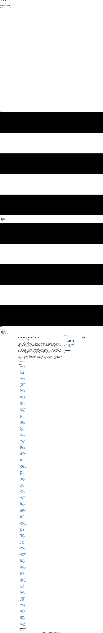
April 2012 (22, 559)
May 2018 (22, 472)
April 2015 (22, 516)
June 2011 (22, 571)
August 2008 (22, 611)
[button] (2, 111)
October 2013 (22, 537)
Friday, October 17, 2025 (68, 347)
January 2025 (22, 377)
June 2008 (22, 613)
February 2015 (23, 518)
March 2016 (22, 503)
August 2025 (22, 369)
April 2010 (22, 587)
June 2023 (22, 399)
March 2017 (22, 489)
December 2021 (23, 421)
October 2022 (22, 409)
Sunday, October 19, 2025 (69, 345)
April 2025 (22, 373)
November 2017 (23, 479)
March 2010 (22, 588)
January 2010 (22, 591)
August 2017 (22, 483)
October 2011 (22, 566)
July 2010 (22, 584)
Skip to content (3, 0)
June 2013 (22, 542)
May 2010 (22, 586)
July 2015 (22, 512)
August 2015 (22, 511)
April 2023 (22, 402)
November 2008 (23, 607)
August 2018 (22, 468)
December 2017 (23, 478)
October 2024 (22, 380)
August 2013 (22, 540)
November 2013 (23, 536)
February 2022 (23, 418)
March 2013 (22, 546)
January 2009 (22, 605)
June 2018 (22, 471)
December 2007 (23, 621)
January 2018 (22, 477)
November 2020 (23, 436)
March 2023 (22, 403)
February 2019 (23, 461)
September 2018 (23, 467)
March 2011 (22, 574)
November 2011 (23, 565)
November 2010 (23, 579)
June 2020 (22, 442)
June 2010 (22, 585)
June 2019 (22, 457)
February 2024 (23, 390)
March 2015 (22, 517)
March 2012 (22, 560)
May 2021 (22, 429)
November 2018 (23, 465)
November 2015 (23, 508)
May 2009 (22, 600)
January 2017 (22, 491)
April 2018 (22, 473)
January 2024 (22, 391)
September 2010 (23, 581)
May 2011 (22, 572)
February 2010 (23, 590)
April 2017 (22, 487)
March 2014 (22, 531)
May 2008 (22, 615)
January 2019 (22, 462)
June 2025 (22, 371)
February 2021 (23, 433)
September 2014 (23, 524)
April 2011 (22, 573)
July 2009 (22, 598)
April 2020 (22, 445)
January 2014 (22, 534)
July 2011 (22, 569)
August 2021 (22, 426)
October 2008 (22, 609)
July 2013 (22, 541)
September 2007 (23, 624)
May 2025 (22, 372)
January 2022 (22, 420)
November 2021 (23, 422)
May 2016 (22, 500)
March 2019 (22, 460)
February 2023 (23, 404)
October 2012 (22, 552)
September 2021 (23, 424)
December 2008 (23, 606)
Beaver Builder (58, 632)
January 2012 (22, 562)
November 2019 (23, 451)
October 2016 (22, 495)
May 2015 (22, 515)
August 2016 (22, 497)
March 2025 (22, 374)
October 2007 (22, 623)
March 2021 (22, 432)
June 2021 (22, 428)
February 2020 (23, 447)
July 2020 (22, 441)
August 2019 (22, 454)
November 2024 (23, 379)
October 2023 (22, 395)
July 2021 (22, 427)
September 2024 (23, 382)
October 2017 (22, 480)
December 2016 (23, 492)
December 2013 (23, 535)
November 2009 (23, 593)
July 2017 (22, 484)
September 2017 (23, 481)
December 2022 (23, 407)
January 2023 (22, 405)
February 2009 (23, 604)
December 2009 (23, 592)
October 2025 (22, 366)
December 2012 (23, 549)
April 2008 (22, 616)
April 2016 (22, 502)
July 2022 (22, 413)
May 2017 (22, 486)
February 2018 (23, 476)
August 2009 (22, 597)
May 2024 (22, 386)
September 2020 (23, 439)
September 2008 (23, 610)
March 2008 (22, 617)
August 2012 (22, 554)
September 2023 (23, 396)
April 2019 (22, 459)
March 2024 (22, 389)
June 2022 (22, 414)
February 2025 (23, 376)
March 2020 (22, 446)
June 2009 (22, 599)
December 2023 (23, 392)
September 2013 (23, 539)
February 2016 (23, 504)
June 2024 (22, 385)
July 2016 (22, 498)
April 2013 (22, 544)
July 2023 (22, 398)
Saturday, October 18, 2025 (69, 346)
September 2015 (23, 510)
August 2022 (22, 411)
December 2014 (23, 521)
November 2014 (23, 522)
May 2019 (22, 458)
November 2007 (23, 622)
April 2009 (22, 602)
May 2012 (22, 558)
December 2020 (23, 435)
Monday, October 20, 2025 (69, 344)
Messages (23, 361)
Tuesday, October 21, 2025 (69, 343)
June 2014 (22, 528)
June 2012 (22, 556)
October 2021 (22, 423)
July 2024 (22, 384)
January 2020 (22, 448)
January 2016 (22, 505)
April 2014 (22, 530)
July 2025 (22, 370)
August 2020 (22, 440)
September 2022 (23, 410)
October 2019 (22, 452)
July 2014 (22, 527)
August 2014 (22, 525)
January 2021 (22, 434)
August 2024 (22, 383)
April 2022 (22, 416)
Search (65, 335)
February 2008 (23, 618)
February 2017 (23, 490)
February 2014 (23, 533)
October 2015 (22, 509)
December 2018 (23, 464)
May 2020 (22, 443)
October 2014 (22, 523)
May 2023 (22, 401)
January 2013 (22, 548)
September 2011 (23, 567)
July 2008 (22, 612)
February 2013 (23, 547)
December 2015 (23, 506)
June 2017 (22, 485)
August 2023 (22, 397)
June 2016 (22, 499)
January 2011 (22, 577)
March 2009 (22, 603)
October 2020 (22, 437)
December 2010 (23, 578)
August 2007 (22, 625)
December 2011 (23, 563)
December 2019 (23, 449)
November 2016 (23, 493)
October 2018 (22, 466)
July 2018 (22, 470)
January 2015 (22, 519)
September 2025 (23, 367)
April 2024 (22, 388)
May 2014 (22, 529)
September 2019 (23, 453)
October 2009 (22, 594)
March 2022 (22, 417)
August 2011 (22, 568)
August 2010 (22, 582)
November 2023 (23, 394)
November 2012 (23, 550)
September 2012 (23, 553)
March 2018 (22, 474)
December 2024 (23, 378)
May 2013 (22, 543)
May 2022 (22, 415)
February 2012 (23, 561)
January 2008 (22, 619)
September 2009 (23, 596)
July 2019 (22, 455)
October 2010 (22, 580)
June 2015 (22, 514)
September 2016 (23, 496)
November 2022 (23, 408)
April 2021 (22, 430)
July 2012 (22, 555)
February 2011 (23, 575)
